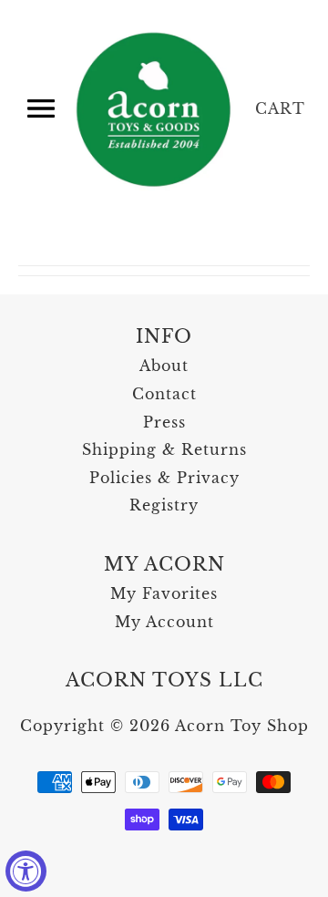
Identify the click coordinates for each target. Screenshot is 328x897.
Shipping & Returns (164, 449)
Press (164, 422)
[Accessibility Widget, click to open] (25, 871)
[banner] (155, 109)
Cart (280, 108)
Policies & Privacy (164, 478)
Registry (164, 505)
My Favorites (164, 593)
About (164, 365)
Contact (164, 394)
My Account (164, 622)
